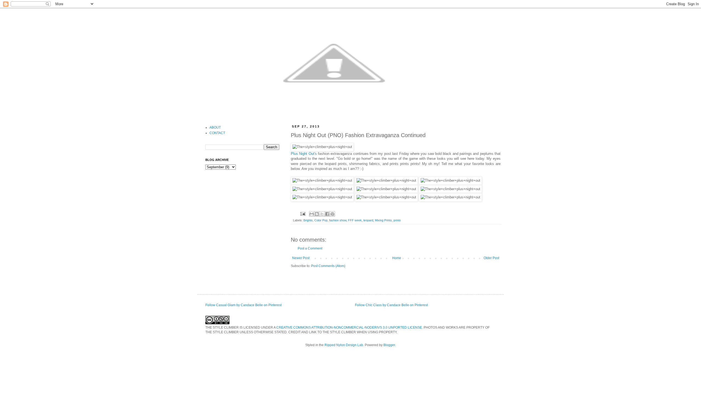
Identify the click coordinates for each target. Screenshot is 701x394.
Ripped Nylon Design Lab (343, 345)
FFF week (355, 220)
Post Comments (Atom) (328, 266)
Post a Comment (310, 248)
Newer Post (300, 258)
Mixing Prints (383, 220)
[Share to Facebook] (327, 214)
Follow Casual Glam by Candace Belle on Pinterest (243, 305)
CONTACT (217, 133)
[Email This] (311, 214)
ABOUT (215, 127)
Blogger (389, 345)
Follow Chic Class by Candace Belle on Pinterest (391, 305)
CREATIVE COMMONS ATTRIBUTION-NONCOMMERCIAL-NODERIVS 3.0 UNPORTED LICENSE (349, 327)
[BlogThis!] (317, 214)
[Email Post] (302, 213)
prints (397, 220)
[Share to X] (322, 214)
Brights (308, 220)
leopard (368, 220)
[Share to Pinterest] (332, 214)
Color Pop (320, 220)
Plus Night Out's (304, 154)
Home (396, 258)
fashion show (337, 220)
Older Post (491, 258)
